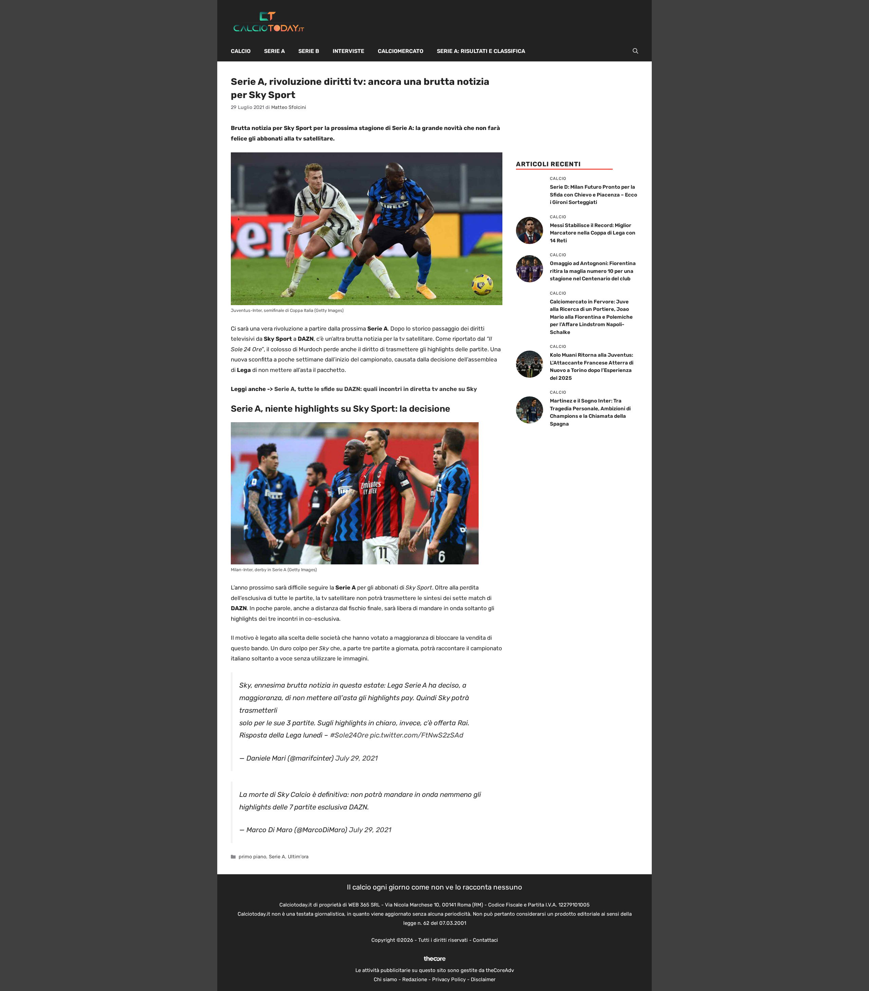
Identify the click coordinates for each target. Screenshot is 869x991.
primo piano (252, 857)
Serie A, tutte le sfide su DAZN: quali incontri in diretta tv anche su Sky (375, 389)
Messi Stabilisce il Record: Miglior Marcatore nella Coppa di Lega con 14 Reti (592, 233)
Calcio (241, 51)
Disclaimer (483, 979)
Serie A (274, 51)
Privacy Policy (449, 979)
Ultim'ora (298, 857)
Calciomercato (400, 51)
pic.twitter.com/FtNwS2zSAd (416, 735)
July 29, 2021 (356, 758)
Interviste (348, 51)
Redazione (414, 979)
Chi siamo (385, 979)
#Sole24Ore (349, 735)
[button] (635, 51)
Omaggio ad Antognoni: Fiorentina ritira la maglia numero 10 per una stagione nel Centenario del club (593, 271)
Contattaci (485, 940)
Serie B (308, 51)
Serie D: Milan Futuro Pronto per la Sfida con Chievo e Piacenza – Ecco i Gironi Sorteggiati (593, 194)
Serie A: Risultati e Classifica (481, 51)
